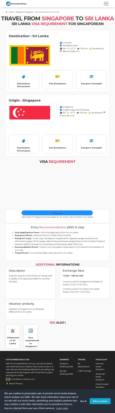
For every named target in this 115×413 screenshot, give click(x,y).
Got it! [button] (83, 401)
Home (11, 12)
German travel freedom (100, 366)
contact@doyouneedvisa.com (22, 379)
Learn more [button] (62, 408)
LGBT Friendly (84, 371)
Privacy (19, 383)
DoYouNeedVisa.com (19, 3)
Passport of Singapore (24, 12)
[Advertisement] (57, 187)
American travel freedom (100, 377)
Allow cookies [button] (100, 401)
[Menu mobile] (106, 4)
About (12, 383)
